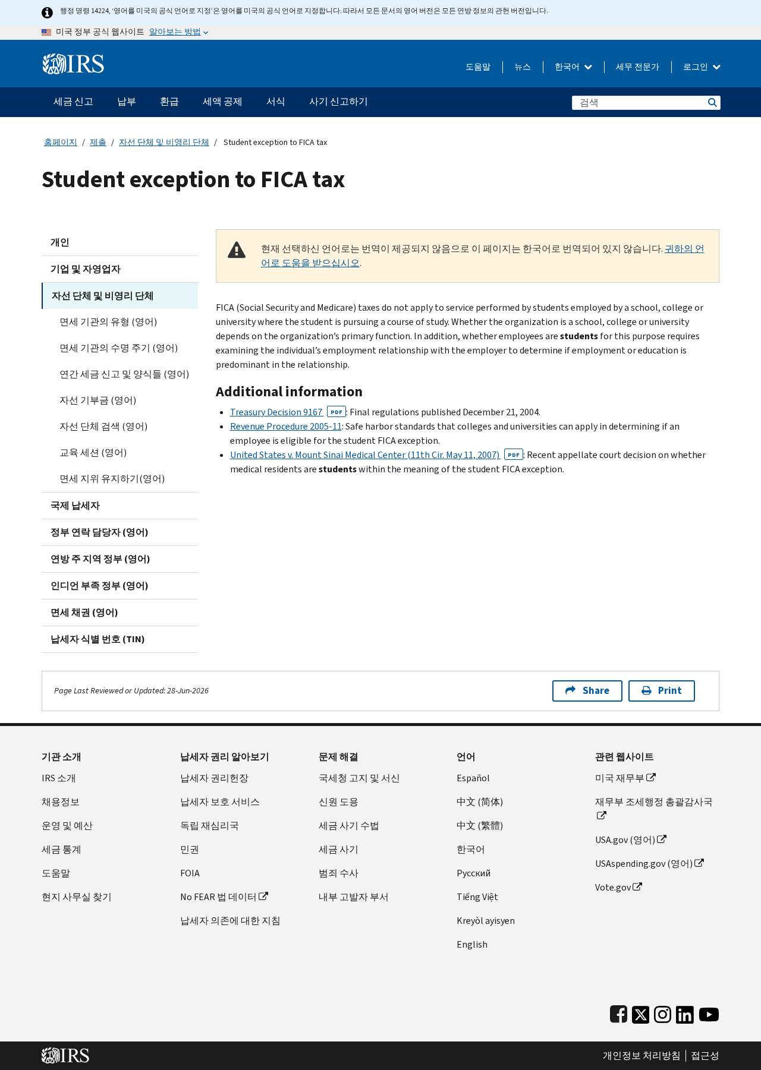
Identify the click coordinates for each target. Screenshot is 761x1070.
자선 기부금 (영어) (97, 400)
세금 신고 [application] (73, 101)
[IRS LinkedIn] (685, 1012)
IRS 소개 (59, 778)
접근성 (705, 1056)
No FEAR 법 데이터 (218, 897)
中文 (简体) (480, 802)
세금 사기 (339, 849)
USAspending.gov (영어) (644, 863)
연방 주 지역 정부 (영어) (100, 559)
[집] (73, 59)
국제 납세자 (75, 505)
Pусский (473, 873)
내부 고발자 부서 (354, 897)
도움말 (478, 66)
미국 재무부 (619, 778)
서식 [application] (275, 101)
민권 (189, 849)
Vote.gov (613, 887)
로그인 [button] (696, 66)
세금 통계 (61, 849)
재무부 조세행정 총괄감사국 (654, 802)
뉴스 (522, 66)
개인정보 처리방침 (642, 1056)
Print (670, 690)
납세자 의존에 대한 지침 (230, 920)
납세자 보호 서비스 (220, 802)
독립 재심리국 (209, 825)
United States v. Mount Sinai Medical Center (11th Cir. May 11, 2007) (375, 455)
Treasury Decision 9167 (286, 412)
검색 (711, 102)
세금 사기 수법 (349, 825)
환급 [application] (169, 101)
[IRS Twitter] (641, 1012)
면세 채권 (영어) (84, 612)
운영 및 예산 (67, 825)
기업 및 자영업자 (86, 269)
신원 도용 (339, 802)
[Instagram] (662, 1012)
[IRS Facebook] (618, 1012)
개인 (60, 242)
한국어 (568, 66)
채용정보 (61, 802)
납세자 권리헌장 (214, 778)
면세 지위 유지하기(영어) (112, 478)
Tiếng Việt (477, 897)
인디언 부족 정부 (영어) (100, 585)
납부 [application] (126, 101)
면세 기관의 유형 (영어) (108, 321)
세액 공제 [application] (223, 101)
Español (473, 778)
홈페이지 (60, 142)
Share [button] (596, 690)
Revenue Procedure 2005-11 (286, 426)
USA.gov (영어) (625, 840)
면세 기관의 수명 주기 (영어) (118, 348)
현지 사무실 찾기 (77, 897)
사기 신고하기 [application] (338, 101)
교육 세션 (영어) (93, 452)
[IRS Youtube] (709, 1012)
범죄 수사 (339, 873)
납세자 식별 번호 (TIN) (98, 639)
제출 (98, 142)
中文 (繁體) (480, 825)
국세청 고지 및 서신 (359, 778)
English (472, 944)
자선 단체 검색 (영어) (103, 426)
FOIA (190, 873)
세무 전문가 (637, 66)
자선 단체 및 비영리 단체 (164, 142)
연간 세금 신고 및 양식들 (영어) (124, 374)
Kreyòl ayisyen (486, 920)
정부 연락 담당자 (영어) (100, 532)
